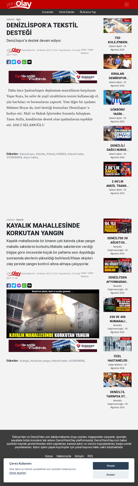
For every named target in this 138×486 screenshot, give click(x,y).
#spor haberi (30, 157)
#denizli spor (27, 154)
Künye (49, 456)
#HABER (61, 154)
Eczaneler (48, 12)
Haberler (10, 19)
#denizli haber (75, 154)
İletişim (79, 456)
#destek (40, 154)
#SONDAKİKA (14, 157)
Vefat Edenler (67, 12)
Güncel (19, 220)
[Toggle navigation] (127, 4)
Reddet (111, 474)
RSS (90, 456)
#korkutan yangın (40, 360)
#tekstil (50, 154)
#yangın (24, 360)
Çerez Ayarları (17, 472)
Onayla (111, 465)
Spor (18, 19)
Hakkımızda (63, 456)
